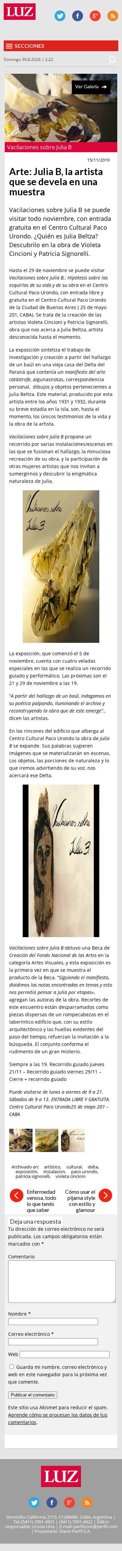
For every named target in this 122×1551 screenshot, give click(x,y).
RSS (112, 15)
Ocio (17, 160)
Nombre (19, 1314)
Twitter (60, 15)
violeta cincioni (70, 1176)
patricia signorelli (32, 1176)
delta (93, 1167)
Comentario (21, 1256)
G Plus (95, 15)
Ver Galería (87, 86)
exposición (26, 1171)
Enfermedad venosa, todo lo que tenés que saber (41, 1200)
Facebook (77, 15)
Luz (20, 11)
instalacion (54, 1171)
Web (13, 1354)
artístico (52, 1167)
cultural (74, 1167)
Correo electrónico (31, 1334)
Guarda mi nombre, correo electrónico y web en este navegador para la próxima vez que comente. (57, 1374)
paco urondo (84, 1171)
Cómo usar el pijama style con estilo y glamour (80, 1200)
